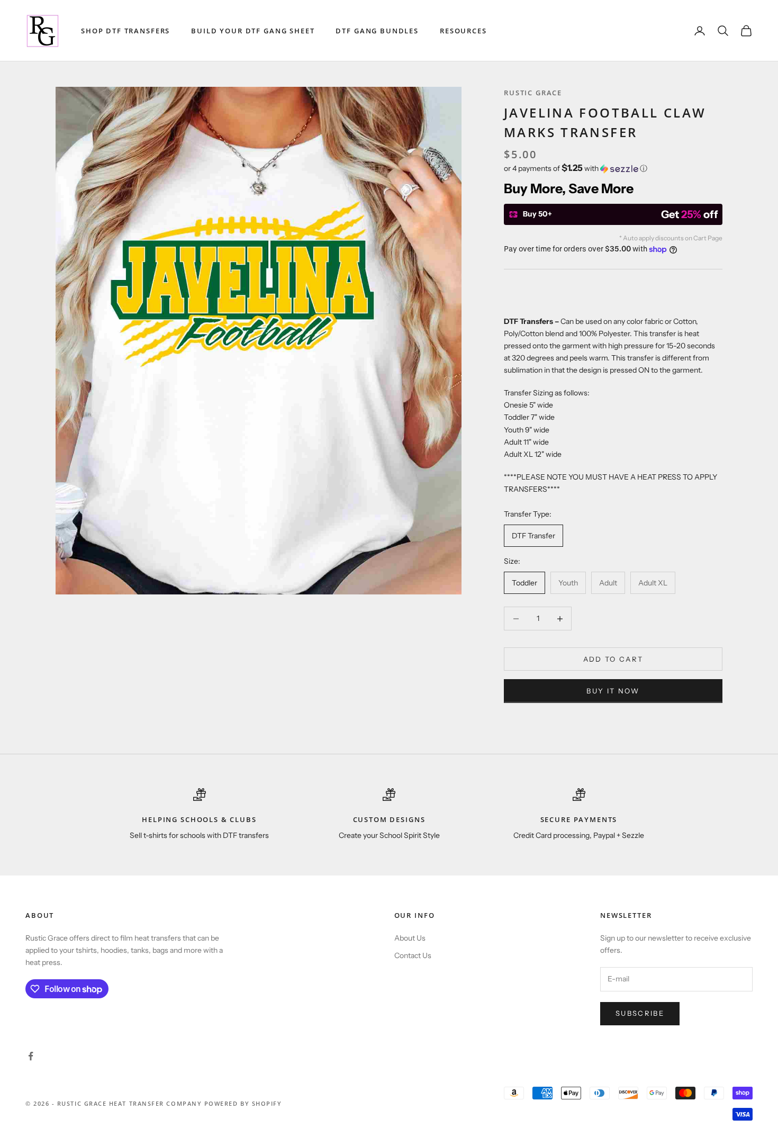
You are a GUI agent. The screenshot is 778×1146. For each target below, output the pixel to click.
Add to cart (613, 659)
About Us (410, 938)
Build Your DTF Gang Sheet (252, 30)
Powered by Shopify (243, 1103)
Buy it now (612, 691)
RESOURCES (463, 30)
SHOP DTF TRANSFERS (125, 30)
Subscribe (640, 1013)
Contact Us (412, 955)
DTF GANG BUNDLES (377, 30)
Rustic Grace (533, 92)
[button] (613, 168)
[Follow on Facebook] (30, 1056)
